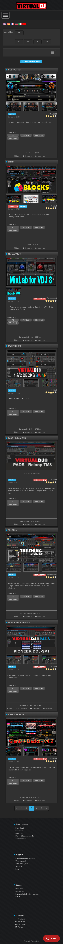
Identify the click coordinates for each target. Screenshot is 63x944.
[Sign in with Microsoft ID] (28, 41)
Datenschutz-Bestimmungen (27, 894)
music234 (53, 574)
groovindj (53, 298)
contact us (19, 891)
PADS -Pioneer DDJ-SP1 (19, 622)
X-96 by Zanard (14, 70)
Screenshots (20, 839)
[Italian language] (20, 24)
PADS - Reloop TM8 (17, 438)
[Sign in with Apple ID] (37, 41)
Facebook (20, 919)
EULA (17, 897)
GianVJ (54, 758)
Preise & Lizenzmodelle (24, 836)
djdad (55, 206)
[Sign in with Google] (47, 41)
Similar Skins (22, 708)
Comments (28, 156)
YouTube (21, 922)
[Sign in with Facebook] (19, 41)
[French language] (12, 24)
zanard (54, 113)
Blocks (11, 162)
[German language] (16, 24)
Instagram (21, 924)
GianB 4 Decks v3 (16, 714)
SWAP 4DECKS (14, 346)
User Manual (20, 861)
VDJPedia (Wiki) (21, 864)
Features (18, 833)
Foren (17, 869)
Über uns (19, 889)
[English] (4, 24)
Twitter (20, 927)
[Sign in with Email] (19, 32)
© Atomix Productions (31, 941)
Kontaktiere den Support (25, 858)
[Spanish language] (8, 24)
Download (19, 828)
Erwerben (19, 831)
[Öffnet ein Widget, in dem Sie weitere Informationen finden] (51, 938)
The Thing (12, 530)
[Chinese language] (24, 24)
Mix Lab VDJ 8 (14, 254)
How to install (41, 156)
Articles (18, 866)
